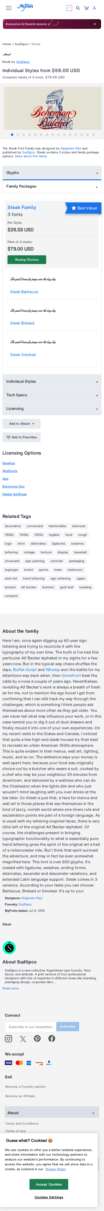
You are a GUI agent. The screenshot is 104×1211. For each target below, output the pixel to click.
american (79, 526)
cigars (80, 579)
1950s (38, 535)
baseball (80, 552)
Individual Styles (21, 381)
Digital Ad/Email (14, 494)
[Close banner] (94, 24)
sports (43, 570)
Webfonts (9, 471)
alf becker (29, 587)
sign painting (35, 561)
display (63, 552)
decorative (13, 526)
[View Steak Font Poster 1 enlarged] (53, 111)
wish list (11, 579)
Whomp (53, 669)
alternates (38, 544)
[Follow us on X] (24, 1038)
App (5, 478)
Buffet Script (25, 669)
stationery (75, 570)
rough (82, 535)
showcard (12, 561)
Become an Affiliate (20, 1096)
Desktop (8, 463)
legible (54, 535)
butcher (48, 587)
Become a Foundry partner (25, 1086)
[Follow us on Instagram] (10, 1038)
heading (85, 587)
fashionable (57, 526)
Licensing (15, 408)
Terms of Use (15, 1131)
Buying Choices (27, 259)
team (58, 570)
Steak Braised (22, 323)
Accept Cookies (49, 1184)
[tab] (12, 134)
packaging (76, 561)
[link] (86, 8)
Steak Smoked (23, 354)
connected (35, 526)
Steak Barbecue (24, 292)
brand (28, 570)
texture (46, 552)
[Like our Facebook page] (53, 1038)
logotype (11, 570)
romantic (11, 596)
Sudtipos (21, 44)
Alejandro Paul (71, 148)
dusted (10, 587)
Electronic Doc (13, 486)
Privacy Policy (55, 1169)
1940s (24, 535)
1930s (9, 535)
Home (6, 44)
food (68, 535)
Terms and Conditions (22, 1123)
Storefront (71, 675)
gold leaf (67, 587)
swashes (77, 544)
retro (21, 544)
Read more (10, 988)
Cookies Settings (49, 1197)
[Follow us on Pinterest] (39, 1038)
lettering (11, 552)
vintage (29, 552)
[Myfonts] (25, 9)
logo (8, 544)
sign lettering (60, 579)
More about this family (31, 156)
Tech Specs (16, 395)
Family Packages (21, 186)
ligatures (58, 544)
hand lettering (34, 579)
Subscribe (67, 1026)
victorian (56, 561)
